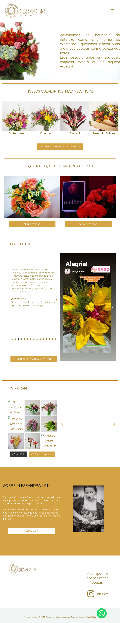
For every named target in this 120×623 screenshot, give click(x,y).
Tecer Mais (91, 617)
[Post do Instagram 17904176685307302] (16, 424)
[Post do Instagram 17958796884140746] (49, 441)
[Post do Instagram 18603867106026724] (49, 424)
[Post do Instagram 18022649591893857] (32, 424)
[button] (5, 118)
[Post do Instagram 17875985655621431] (16, 441)
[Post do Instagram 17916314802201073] (32, 441)
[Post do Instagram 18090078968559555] (32, 407)
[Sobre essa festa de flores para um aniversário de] (16, 407)
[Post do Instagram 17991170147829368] (49, 407)
